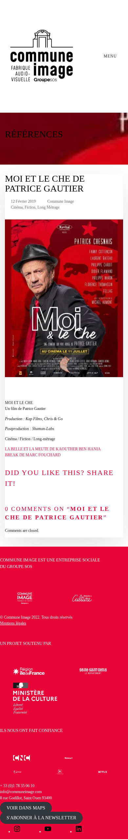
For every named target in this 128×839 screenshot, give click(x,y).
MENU (111, 56)
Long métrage (48, 207)
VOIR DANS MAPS (26, 807)
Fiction (30, 207)
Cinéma (17, 207)
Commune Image (60, 201)
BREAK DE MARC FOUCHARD (33, 455)
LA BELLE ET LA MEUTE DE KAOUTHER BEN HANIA (53, 449)
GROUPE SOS (19, 566)
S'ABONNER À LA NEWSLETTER (41, 817)
